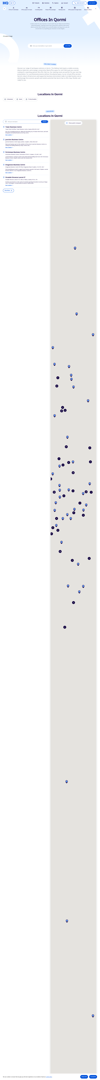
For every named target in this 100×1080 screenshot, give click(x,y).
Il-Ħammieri (8, 99)
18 (86, 491)
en (12, 3)
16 (73, 472)
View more (8, 190)
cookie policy (49, 1077)
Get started (92, 3)
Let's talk (67, 45)
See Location (9, 135)
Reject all (84, 1076)
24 (61, 411)
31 (60, 551)
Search (44, 121)
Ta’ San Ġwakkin (31, 99)
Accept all (93, 1076)
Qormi (19, 99)
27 (66, 446)
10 (56, 386)
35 (54, 492)
